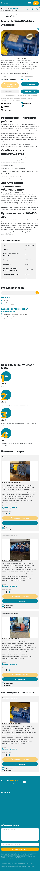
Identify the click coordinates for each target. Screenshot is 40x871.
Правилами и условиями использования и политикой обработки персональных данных (17, 865)
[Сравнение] (28, 9)
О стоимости (30, 84)
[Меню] (29, 3)
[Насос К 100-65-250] (20, 471)
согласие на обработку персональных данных (16, 97)
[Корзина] (37, 9)
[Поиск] (37, 292)
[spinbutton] (25, 79)
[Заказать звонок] (36, 3)
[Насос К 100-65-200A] (20, 549)
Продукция (11, 15)
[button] (28, 79)
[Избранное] (33, 9)
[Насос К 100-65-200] (20, 627)
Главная (3, 15)
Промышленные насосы (25, 15)
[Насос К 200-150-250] (20, 712)
